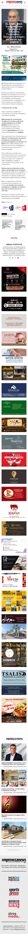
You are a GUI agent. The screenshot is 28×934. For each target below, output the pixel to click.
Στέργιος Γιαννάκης (7, 216)
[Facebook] (9, 257)
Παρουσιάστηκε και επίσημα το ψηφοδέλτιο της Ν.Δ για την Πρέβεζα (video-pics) (7, 225)
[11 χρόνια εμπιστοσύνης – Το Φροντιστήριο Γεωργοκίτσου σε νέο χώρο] (14, 778)
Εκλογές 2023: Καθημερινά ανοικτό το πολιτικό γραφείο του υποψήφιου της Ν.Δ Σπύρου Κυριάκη (20, 225)
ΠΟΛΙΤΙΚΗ (21, 20)
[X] (15, 257)
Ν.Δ (9, 214)
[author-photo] (3, 766)
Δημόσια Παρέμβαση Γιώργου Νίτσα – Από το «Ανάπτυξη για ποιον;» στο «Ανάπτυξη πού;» (14, 763)
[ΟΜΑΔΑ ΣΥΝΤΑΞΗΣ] (14, 238)
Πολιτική (13, 214)
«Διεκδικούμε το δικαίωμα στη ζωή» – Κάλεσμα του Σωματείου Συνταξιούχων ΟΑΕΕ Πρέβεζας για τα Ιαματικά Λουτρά (14, 842)
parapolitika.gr (8, 202)
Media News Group (20, 929)
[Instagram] (12, 257)
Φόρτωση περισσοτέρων (13, 849)
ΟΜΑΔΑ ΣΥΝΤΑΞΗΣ (15, 47)
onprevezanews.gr (8, 926)
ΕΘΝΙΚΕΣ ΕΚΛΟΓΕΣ (9, 20)
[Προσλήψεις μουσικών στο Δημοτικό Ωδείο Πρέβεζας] (14, 804)
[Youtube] (18, 257)
